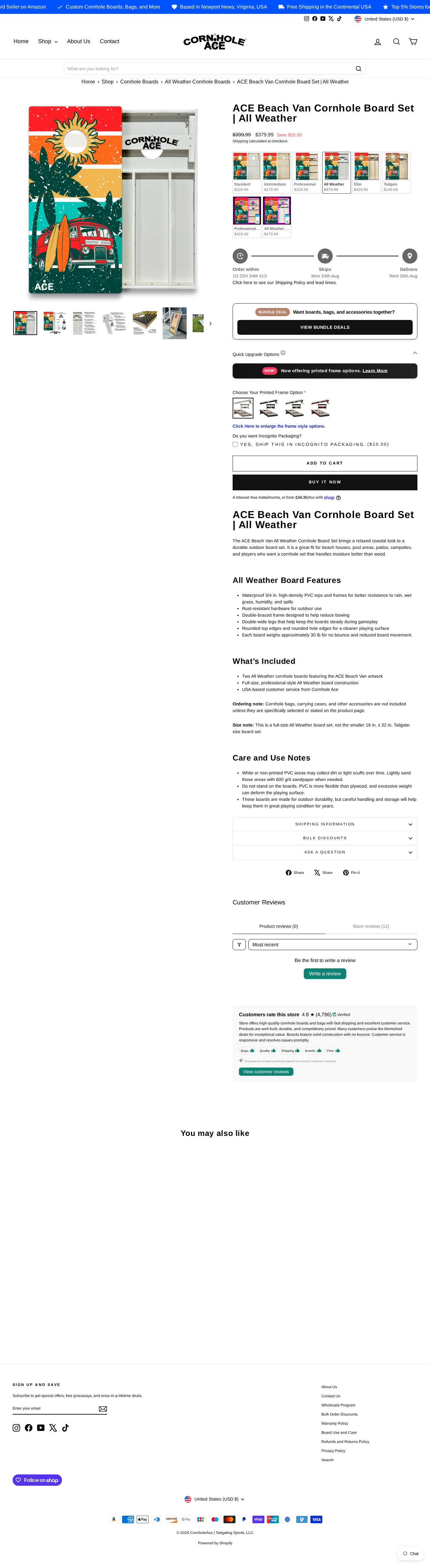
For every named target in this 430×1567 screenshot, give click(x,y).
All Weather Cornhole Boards (197, 81)
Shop (45, 41)
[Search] (358, 68)
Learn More (375, 370)
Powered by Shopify (215, 1543)
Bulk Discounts (325, 838)
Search (327, 1460)
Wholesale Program (338, 1405)
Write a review (325, 973)
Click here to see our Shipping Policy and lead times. (285, 282)
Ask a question (325, 852)
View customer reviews (266, 1071)
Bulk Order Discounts (339, 1414)
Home (21, 41)
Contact (109, 41)
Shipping (240, 141)
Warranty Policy (334, 1423)
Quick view (60, 1242)
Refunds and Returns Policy (345, 1441)
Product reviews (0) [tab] (278, 926)
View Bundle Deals (325, 327)
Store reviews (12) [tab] (371, 926)
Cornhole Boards (139, 81)
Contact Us (330, 1396)
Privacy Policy (333, 1451)
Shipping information (325, 824)
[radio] (247, 173)
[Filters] (239, 944)
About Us (78, 41)
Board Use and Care (339, 1432)
